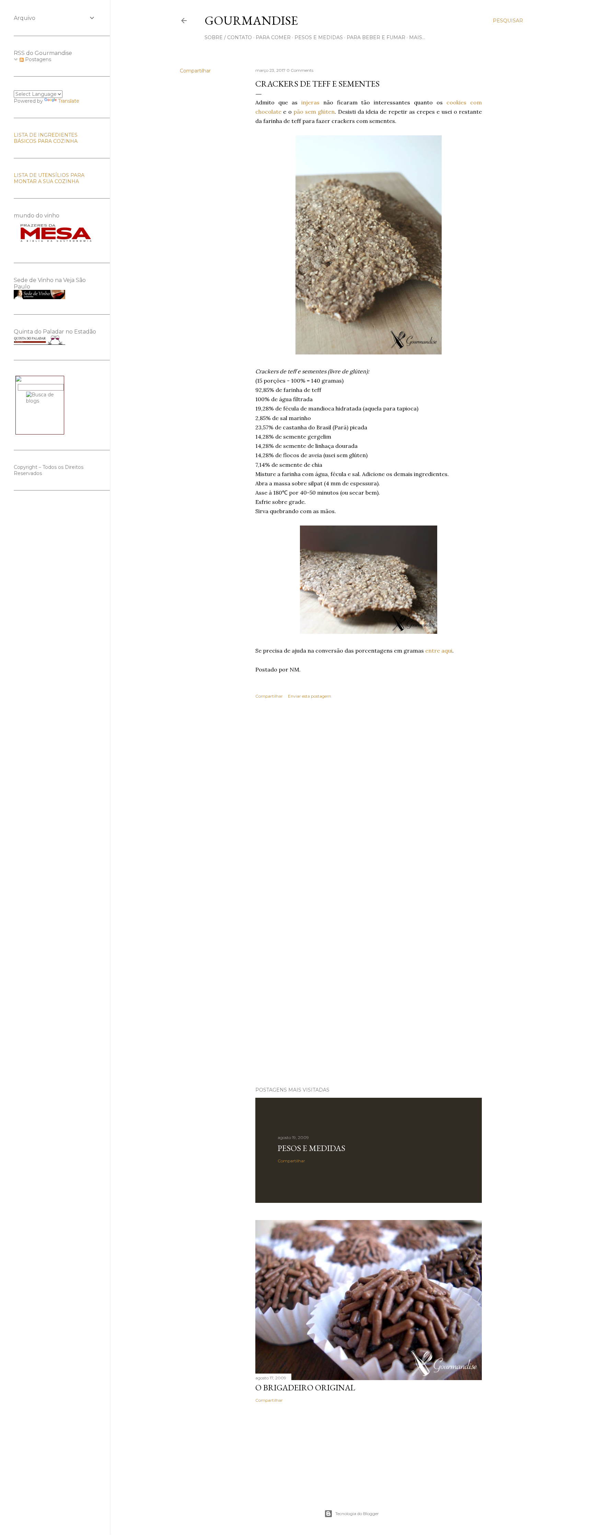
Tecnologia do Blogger (357, 1513)
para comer (273, 37)
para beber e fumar (376, 37)
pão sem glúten (314, 111)
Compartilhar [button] (195, 71)
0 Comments (300, 70)
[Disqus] (368, 804)
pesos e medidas (318, 37)
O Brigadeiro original (305, 1387)
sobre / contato (228, 37)
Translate (68, 101)
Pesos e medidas (311, 1148)
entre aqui (438, 650)
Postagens (37, 59)
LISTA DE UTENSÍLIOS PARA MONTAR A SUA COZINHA (49, 178)
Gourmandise (251, 20)
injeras (310, 102)
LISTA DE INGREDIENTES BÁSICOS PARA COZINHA (46, 138)
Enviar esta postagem (309, 696)
